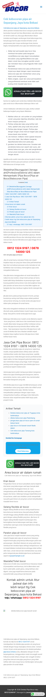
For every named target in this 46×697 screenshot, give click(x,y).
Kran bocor (12, 207)
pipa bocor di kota (9, 652)
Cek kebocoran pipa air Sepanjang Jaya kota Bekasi (21, 28)
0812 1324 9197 (32, 597)
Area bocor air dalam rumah (15, 204)
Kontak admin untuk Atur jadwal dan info (19, 217)
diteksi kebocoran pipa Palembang (22, 418)
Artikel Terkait (13, 202)
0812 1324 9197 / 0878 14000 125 (17, 194)
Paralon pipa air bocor (16, 212)
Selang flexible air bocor (16, 209)
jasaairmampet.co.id (17, 556)
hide (26, 182)
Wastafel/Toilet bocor (15, 214)
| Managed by (15, 692)
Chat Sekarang (23, 451)
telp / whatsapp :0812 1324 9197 (19, 224)
